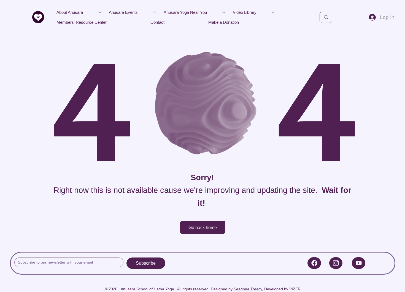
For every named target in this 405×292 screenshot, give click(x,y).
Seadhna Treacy (248, 289)
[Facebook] (314, 263)
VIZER (295, 289)
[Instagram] (336, 263)
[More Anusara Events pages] (154, 12)
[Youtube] (358, 263)
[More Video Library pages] (273, 12)
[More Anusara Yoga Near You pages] (223, 12)
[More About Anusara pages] (99, 12)
